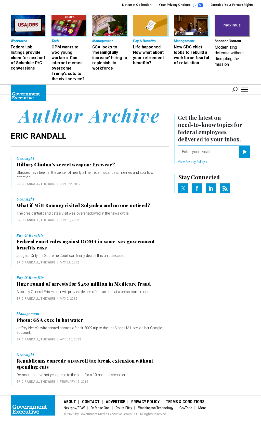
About (70, 401)
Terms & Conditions (185, 401)
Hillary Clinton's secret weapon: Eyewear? (66, 165)
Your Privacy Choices (175, 5)
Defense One (100, 408)
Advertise (115, 401)
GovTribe (185, 408)
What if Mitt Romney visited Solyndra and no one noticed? (83, 205)
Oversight (25, 158)
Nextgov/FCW (74, 408)
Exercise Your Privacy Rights (232, 5)
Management (28, 314)
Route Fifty (124, 408)
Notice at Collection (136, 5)
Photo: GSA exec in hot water (50, 320)
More (202, 408)
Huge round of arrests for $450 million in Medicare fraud (84, 284)
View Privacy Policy (192, 162)
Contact (91, 401)
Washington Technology (155, 408)
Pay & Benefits (30, 235)
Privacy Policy (145, 401)
